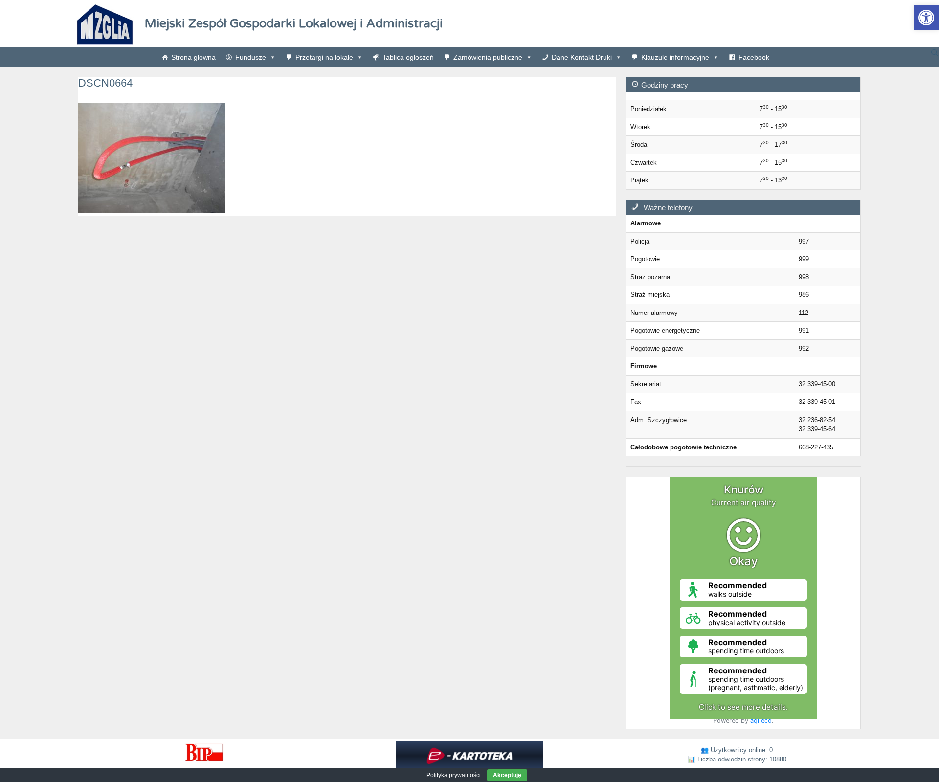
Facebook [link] (753, 57)
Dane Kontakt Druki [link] (582, 57)
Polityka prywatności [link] (453, 775)
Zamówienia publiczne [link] (487, 57)
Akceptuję (507, 775)
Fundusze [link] (250, 57)
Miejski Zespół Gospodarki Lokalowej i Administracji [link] (294, 23)
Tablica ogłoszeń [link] (408, 57)
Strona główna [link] (193, 57)
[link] (926, 17)
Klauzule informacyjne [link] (675, 57)
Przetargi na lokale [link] (324, 57)
